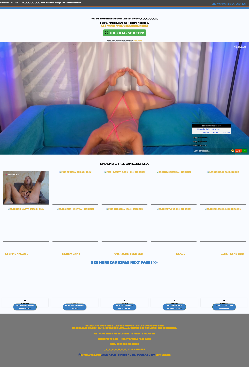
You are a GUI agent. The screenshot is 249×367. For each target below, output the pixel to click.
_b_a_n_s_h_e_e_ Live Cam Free (124, 349)
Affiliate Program (143, 333)
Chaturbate (163, 354)
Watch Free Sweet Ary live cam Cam (224, 307)
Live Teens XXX (232, 254)
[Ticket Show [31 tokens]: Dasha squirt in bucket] (174, 209)
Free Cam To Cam (108, 339)
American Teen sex (128, 254)
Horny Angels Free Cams (136, 339)
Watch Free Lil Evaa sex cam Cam (74, 307)
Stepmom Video (17, 254)
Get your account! (111, 333)
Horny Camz (71, 254)
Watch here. (137, 41)
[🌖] (174, 172)
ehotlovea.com (6, 2)
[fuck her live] (223, 172)
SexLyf (181, 254)
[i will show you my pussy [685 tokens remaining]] (75, 172)
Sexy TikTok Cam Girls (124, 344)
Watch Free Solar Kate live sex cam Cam (25, 307)
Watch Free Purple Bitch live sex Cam (174, 307)
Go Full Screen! (126, 33)
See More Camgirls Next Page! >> (124, 262)
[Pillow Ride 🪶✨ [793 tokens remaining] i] (124, 209)
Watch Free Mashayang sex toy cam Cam (124, 307)
